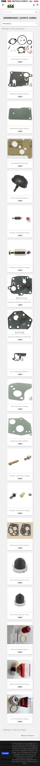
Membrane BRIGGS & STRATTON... (20, 302)
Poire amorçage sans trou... (20, 580)
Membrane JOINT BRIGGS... (20, 441)
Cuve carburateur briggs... (20, 719)
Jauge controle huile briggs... (20, 684)
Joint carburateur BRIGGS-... (20, 372)
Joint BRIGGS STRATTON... (20, 163)
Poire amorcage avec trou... (20, 615)
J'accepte (5, 753)
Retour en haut (28, 735)
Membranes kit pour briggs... (20, 545)
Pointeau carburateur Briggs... (20, 233)
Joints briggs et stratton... (20, 59)
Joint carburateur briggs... (20, 406)
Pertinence (20, 23)
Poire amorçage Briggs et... (20, 198)
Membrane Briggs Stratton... (20, 94)
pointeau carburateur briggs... (20, 476)
